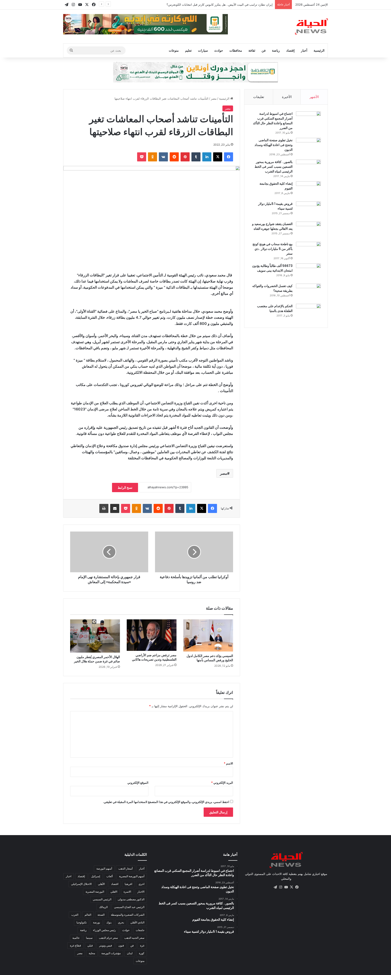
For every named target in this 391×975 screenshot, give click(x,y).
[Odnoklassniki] (152, 156)
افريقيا (128, 884)
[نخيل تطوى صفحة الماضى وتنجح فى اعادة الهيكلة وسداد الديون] (308, 146)
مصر (214, 98)
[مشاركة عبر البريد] (114, 508)
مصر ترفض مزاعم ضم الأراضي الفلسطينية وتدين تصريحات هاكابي (154, 657)
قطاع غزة (75, 945)
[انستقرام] (280, 887)
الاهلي (113, 891)
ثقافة (251, 50)
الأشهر (314, 97)
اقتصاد (114, 884)
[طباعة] (103, 508)
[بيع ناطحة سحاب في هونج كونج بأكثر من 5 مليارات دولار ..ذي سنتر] (308, 250)
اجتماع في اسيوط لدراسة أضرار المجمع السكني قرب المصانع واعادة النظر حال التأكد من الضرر (273, 120)
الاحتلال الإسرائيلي (81, 884)
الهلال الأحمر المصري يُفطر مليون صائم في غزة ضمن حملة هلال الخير (97, 659)
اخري (141, 884)
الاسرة (127, 891)
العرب (74, 914)
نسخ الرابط (125, 487)
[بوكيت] (141, 156)
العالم (88, 914)
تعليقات (258, 97)
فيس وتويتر (105, 945)
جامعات (140, 930)
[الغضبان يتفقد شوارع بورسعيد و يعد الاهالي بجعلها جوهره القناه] (308, 230)
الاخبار (140, 891)
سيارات (203, 50)
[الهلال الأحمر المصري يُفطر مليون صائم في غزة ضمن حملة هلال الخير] (95, 635)
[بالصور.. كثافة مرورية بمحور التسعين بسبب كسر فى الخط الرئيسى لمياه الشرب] (308, 168)
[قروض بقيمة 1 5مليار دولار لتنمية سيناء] (308, 209)
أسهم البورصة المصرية (131, 876)
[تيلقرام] (275, 887)
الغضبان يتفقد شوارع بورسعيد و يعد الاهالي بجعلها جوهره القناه (272, 226)
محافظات (235, 50)
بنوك (109, 922)
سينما (89, 937)
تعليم (188, 50)
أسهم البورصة (104, 868)
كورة (141, 953)
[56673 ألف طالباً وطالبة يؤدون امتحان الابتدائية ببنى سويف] (308, 272)
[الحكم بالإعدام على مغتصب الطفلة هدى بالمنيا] (308, 312)
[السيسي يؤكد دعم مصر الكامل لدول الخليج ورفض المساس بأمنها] (208, 635)
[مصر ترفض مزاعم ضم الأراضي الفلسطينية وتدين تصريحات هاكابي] (151, 635)
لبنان (130, 953)
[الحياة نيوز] (311, 26)
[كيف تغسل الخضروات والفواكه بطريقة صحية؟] (308, 292)
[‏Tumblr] (195, 156)
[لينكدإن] (206, 156)
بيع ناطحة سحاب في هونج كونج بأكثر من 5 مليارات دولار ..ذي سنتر (273, 249)
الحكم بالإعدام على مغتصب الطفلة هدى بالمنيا (275, 308)
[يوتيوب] (286, 887)
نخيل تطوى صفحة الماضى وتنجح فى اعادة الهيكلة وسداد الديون (274, 145)
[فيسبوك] (228, 156)
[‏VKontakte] (163, 156)
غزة (142, 945)
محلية (92, 953)
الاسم (228, 763)
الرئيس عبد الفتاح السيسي (129, 907)
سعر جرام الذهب (108, 937)
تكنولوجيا (81, 922)
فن (264, 50)
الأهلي (101, 884)
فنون (121, 945)
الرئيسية (319, 50)
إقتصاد (290, 50)
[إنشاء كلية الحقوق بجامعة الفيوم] (308, 189)
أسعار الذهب (125, 868)
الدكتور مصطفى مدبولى (131, 899)
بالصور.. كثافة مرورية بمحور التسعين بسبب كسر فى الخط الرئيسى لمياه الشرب (274, 167)
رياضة (276, 50)
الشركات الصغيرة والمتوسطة (127, 914)
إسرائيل (95, 876)
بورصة (96, 922)
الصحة (101, 914)
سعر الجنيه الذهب (134, 937)
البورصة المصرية (95, 891)
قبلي (90, 945)
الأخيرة (287, 97)
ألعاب (109, 876)
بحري (121, 922)
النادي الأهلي (137, 922)
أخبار (304, 50)
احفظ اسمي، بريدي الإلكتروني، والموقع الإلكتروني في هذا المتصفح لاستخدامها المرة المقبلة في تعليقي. (166, 802)
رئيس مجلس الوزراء (104, 930)
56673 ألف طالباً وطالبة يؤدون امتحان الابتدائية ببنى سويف (272, 268)
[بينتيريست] (185, 156)
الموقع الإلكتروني (137, 782)
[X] (217, 156)
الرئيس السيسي (102, 899)
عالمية (76, 937)
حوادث (218, 50)
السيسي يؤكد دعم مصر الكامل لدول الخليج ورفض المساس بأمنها (209, 658)
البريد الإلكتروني (222, 782)
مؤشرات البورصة (111, 953)
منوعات (174, 50)
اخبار (68, 876)
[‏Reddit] (174, 156)
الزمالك (103, 907)
